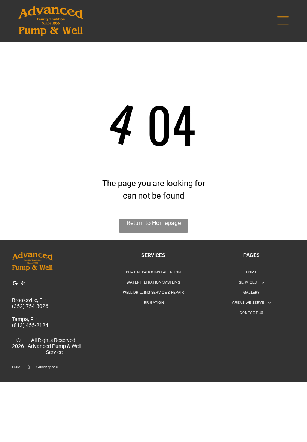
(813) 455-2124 (30, 325)
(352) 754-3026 (30, 306)
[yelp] (23, 284)
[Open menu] (283, 21)
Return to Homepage (154, 223)
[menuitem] (153, 272)
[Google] (15, 284)
